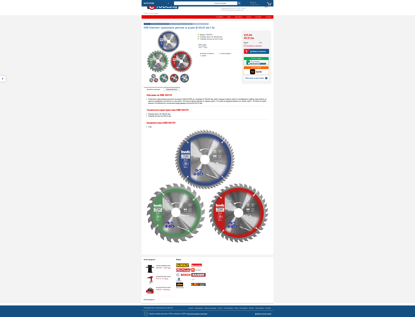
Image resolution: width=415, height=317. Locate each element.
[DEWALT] (183, 265)
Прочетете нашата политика (197, 314)
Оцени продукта (226, 53)
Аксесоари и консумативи (160, 24)
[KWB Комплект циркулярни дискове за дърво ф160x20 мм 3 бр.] (153, 82)
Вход (252, 2)
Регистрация (243, 308)
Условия (268, 308)
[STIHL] (198, 280)
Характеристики (171, 89)
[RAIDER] (198, 275)
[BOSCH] (183, 275)
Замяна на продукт (210, 308)
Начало (147, 24)
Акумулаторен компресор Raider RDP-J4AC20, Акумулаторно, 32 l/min (164, 287)
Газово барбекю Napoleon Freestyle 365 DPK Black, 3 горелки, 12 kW (164, 266)
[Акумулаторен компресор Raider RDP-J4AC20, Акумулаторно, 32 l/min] (150, 291)
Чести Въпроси (228, 308)
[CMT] (198, 284)
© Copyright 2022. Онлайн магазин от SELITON (158, 308)
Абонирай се (150, 299)
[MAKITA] (198, 265)
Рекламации (199, 308)
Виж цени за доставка (254, 78)
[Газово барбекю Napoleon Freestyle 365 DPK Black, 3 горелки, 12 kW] (150, 269)
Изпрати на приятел (208, 53)
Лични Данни (259, 308)
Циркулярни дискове (200, 24)
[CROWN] (183, 270)
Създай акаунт (254, 4)
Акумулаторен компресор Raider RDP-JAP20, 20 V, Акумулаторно (164, 276)
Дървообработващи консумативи (181, 24)
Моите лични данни (264, 314)
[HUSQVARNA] (183, 280)
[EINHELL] (198, 270)
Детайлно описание (153, 89)
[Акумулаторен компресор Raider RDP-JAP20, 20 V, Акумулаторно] (150, 280)
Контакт (251, 308)
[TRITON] (183, 284)
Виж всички (180, 287)
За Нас (220, 308)
